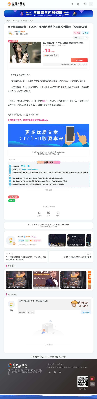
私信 (86, 33)
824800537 (76, 172)
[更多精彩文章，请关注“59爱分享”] (48, 135)
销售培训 (24, 20)
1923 (22, 241)
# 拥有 (12, 201)
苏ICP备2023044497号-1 (80, 367)
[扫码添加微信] (92, 384)
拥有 (44, 101)
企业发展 (15, 20)
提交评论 (86, 312)
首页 (8, 20)
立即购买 (79, 60)
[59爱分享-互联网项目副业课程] (18, 365)
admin (15, 31)
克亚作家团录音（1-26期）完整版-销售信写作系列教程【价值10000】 (48, 27)
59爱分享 (62, 367)
